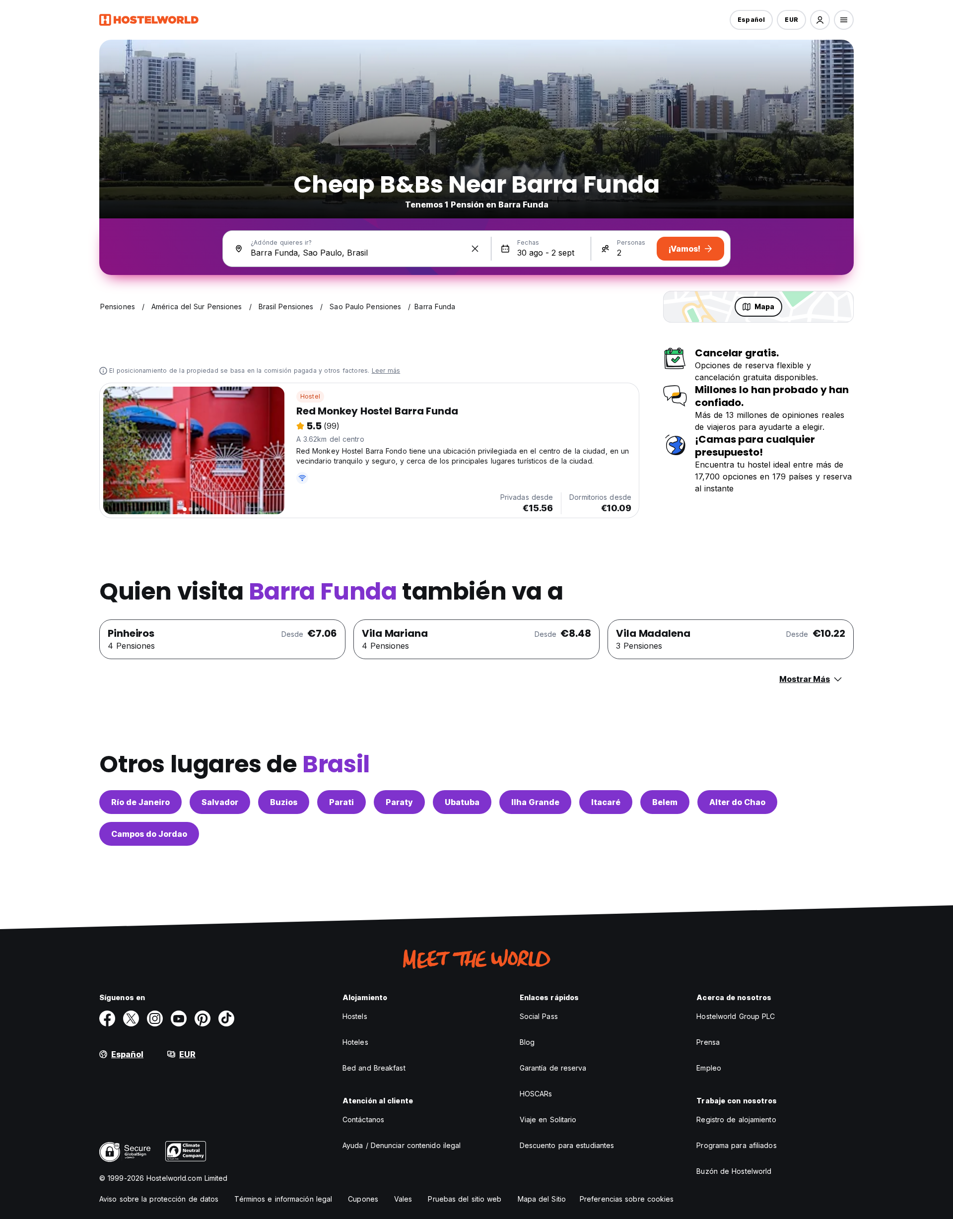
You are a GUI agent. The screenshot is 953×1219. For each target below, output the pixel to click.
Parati (341, 802)
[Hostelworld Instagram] (155, 1018)
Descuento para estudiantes (567, 1145)
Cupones (363, 1199)
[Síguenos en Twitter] (131, 1018)
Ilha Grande (535, 802)
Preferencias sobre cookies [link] (627, 1199)
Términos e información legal (283, 1199)
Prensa (708, 1042)
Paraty (399, 802)
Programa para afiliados (736, 1145)
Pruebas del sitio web (464, 1199)
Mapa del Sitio (542, 1199)
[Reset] (475, 249)
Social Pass (539, 1016)
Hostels (354, 1016)
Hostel (310, 396)
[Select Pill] (820, 20)
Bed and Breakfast (374, 1068)
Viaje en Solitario (548, 1119)
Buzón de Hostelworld (733, 1171)
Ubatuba (462, 802)
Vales (403, 1199)
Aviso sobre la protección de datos (158, 1199)
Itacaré (605, 802)
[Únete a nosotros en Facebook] (107, 1018)
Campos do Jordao (149, 834)
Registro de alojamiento (736, 1119)
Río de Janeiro (140, 802)
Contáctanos (363, 1119)
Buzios (283, 802)
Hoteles (355, 1042)
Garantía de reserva (553, 1068)
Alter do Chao (737, 802)
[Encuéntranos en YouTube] (179, 1018)
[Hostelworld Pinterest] (202, 1018)
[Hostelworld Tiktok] (226, 1018)
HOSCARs (536, 1093)
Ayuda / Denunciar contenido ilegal (401, 1145)
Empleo (708, 1068)
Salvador (220, 802)
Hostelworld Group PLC (735, 1016)
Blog (527, 1042)
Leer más (386, 370)
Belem (665, 802)
